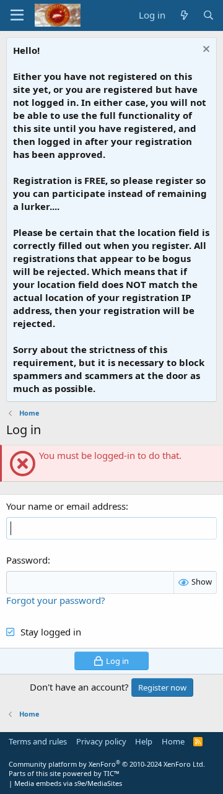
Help (143, 741)
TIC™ (111, 773)
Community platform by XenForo (107, 764)
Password (27, 560)
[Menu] (17, 15)
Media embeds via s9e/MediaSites (68, 783)
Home (173, 741)
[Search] (208, 15)
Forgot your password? (55, 600)
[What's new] (184, 15)
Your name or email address (66, 506)
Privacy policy (101, 741)
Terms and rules (38, 741)
